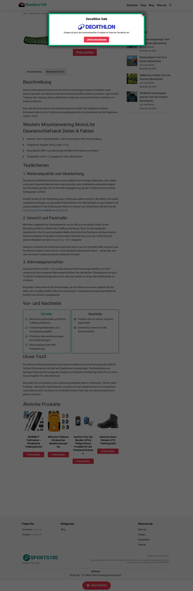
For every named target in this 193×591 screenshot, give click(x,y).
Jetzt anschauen (96, 39)
